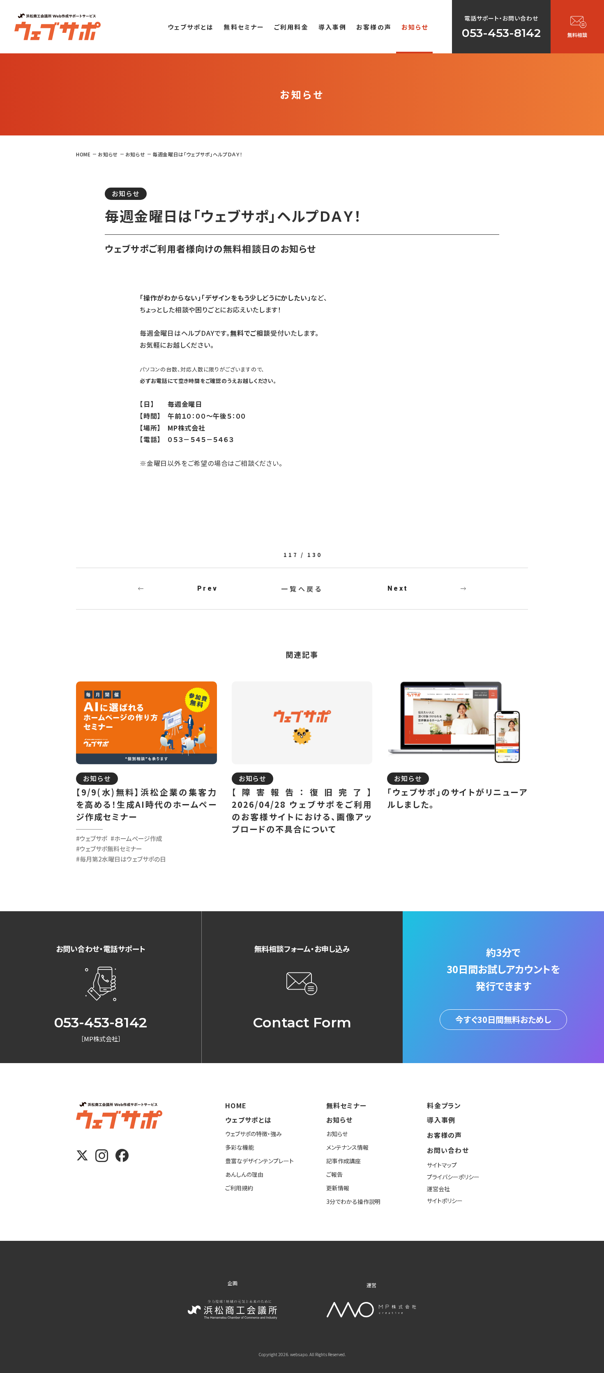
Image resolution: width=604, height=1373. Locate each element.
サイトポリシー (445, 1201)
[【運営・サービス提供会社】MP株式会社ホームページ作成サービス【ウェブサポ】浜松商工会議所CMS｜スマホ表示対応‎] (57, 27)
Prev (207, 588)
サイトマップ (442, 1165)
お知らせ (126, 193)
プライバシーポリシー (453, 1177)
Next (397, 588)
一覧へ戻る (302, 589)
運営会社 (438, 1189)
